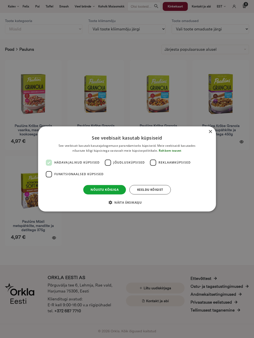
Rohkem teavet (170, 150)
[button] (127, 202)
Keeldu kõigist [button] (150, 190)
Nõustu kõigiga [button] (105, 190)
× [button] (210, 132)
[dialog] (127, 169)
